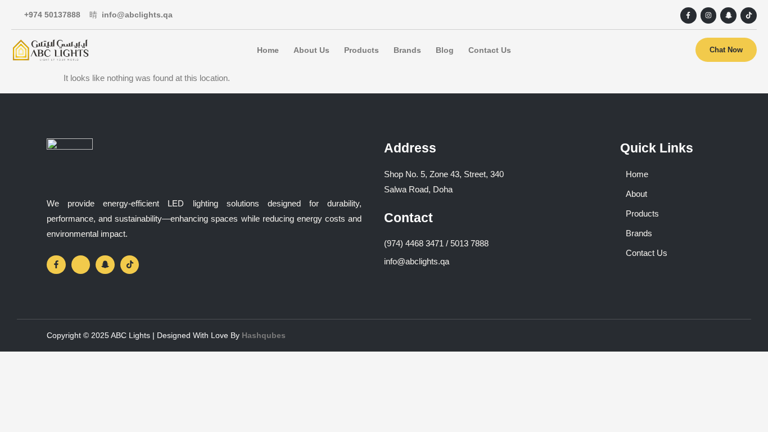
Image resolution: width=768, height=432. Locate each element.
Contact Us (489, 50)
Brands (407, 50)
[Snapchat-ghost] (728, 15)
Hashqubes (264, 335)
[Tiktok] (748, 15)
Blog (445, 50)
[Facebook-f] (688, 15)
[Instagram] (709, 15)
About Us (311, 50)
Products (361, 50)
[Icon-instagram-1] (81, 264)
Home (268, 50)
